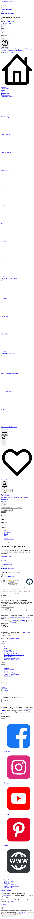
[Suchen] (18, 508)
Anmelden (3, 494)
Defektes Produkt (10, 49)
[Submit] (1, 612)
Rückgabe (18, 49)
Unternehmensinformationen (12, 658)
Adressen (19, 497)
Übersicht (3, 497)
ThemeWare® (10, 901)
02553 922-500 (9, 21)
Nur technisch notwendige (7, 914)
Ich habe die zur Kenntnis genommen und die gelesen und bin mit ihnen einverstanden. (16, 622)
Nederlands (4, 35)
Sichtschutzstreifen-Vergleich (12, 659)
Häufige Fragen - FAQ (10, 653)
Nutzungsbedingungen (23, 617)
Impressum (7, 647)
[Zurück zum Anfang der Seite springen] (2, 908)
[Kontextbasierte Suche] (3, 504)
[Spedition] (4, 688)
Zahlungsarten (26, 497)
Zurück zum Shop (6, 556)
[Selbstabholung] (6, 690)
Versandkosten (5, 895)
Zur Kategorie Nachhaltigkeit (9, 353)
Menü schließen (8, 491)
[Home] (17, 69)
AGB (13, 622)
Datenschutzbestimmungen (17, 620)
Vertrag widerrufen (6, 23)
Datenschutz (7, 650)
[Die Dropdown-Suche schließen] (20, 507)
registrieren (6, 495)
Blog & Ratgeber (9, 651)
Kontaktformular (14, 638)
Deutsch (3, 28)
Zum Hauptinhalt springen (8, 1)
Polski (2, 38)
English (3, 32)
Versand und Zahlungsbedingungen (14, 655)
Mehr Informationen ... (23, 912)
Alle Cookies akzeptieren (7, 915)
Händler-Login (20, 50)
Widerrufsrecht (8, 656)
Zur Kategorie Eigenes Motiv (9, 278)
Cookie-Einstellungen (27, 49)
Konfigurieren (19, 914)
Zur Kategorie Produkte (7, 96)
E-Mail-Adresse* (5, 610)
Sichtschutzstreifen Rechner (8, 50)
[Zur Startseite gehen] (7, 52)
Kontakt (3, 49)
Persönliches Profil (11, 497)
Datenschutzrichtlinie (8, 617)
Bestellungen (4, 499)
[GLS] (3, 687)
